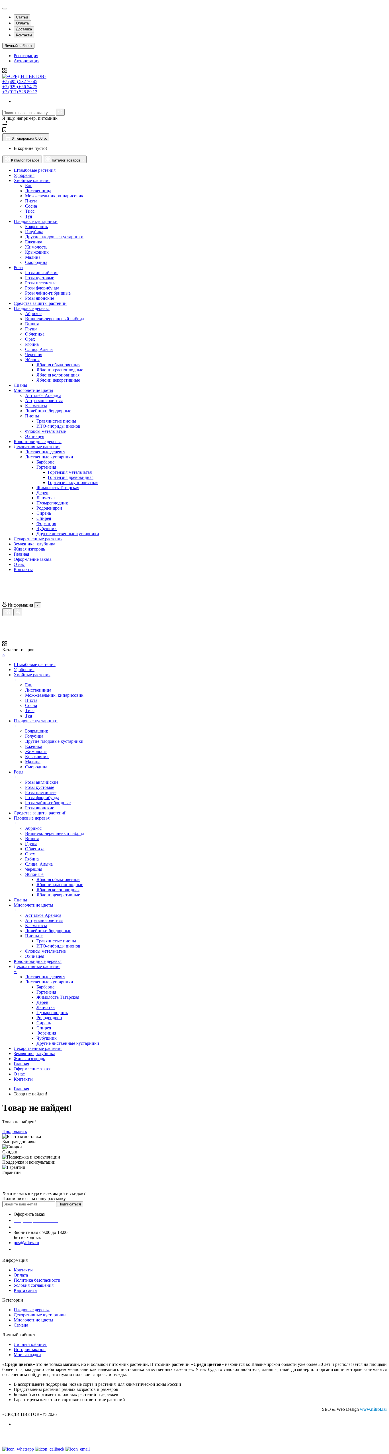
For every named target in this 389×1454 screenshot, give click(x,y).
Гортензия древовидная (70, 477)
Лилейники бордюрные (48, 410)
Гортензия (46, 467)
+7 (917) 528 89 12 (19, 91)
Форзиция (46, 523)
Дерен (42, 492)
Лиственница (38, 190)
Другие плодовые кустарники (54, 236)
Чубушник (46, 528)
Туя (28, 216)
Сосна (31, 206)
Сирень (43, 513)
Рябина (32, 344)
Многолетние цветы (33, 1320)
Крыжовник (37, 252)
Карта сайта (25, 1290)
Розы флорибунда (42, 288)
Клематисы (36, 405)
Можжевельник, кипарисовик (54, 195)
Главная (21, 1088)
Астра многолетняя (44, 400)
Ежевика (33, 241)
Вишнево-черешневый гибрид (54, 318)
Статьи (22, 17)
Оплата (22, 23)
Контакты (24, 35)
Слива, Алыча (39, 349)
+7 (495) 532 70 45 (19, 81)
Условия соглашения (34, 1285)
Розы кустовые (39, 277)
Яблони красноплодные (59, 369)
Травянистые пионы (56, 421)
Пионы (32, 415)
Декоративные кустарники (40, 1314)
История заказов (30, 1349)
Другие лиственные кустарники (67, 533)
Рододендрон (49, 508)
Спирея (43, 518)
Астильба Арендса (43, 395)
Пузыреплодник (52, 502)
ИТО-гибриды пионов (58, 426)
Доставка (24, 29)
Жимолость (36, 247)
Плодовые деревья (32, 1309)
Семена (21, 1325)
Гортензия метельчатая (70, 472)
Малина (32, 257)
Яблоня (32, 359)
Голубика (34, 231)
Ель (28, 185)
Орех (30, 339)
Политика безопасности (37, 1280)
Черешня (33, 354)
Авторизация (26, 60)
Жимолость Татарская (57, 487)
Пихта (31, 200)
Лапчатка (45, 497)
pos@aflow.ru (26, 1242)
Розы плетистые (40, 282)
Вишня (32, 323)
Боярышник (36, 226)
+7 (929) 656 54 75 (19, 86)
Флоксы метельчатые (45, 431)
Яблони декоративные (58, 380)
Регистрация (26, 55)
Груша (31, 328)
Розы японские (39, 298)
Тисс (29, 211)
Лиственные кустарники (49, 456)
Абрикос (33, 313)
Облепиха (34, 334)
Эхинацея (34, 436)
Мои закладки (27, 1354)
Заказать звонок (32, 1249)
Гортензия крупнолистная (73, 482)
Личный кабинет (30, 1344)
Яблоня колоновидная (57, 375)
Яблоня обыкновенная (58, 364)
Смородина (36, 262)
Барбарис (45, 462)
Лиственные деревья (45, 451)
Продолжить (14, 1131)
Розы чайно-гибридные (48, 293)
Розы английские (41, 272)
